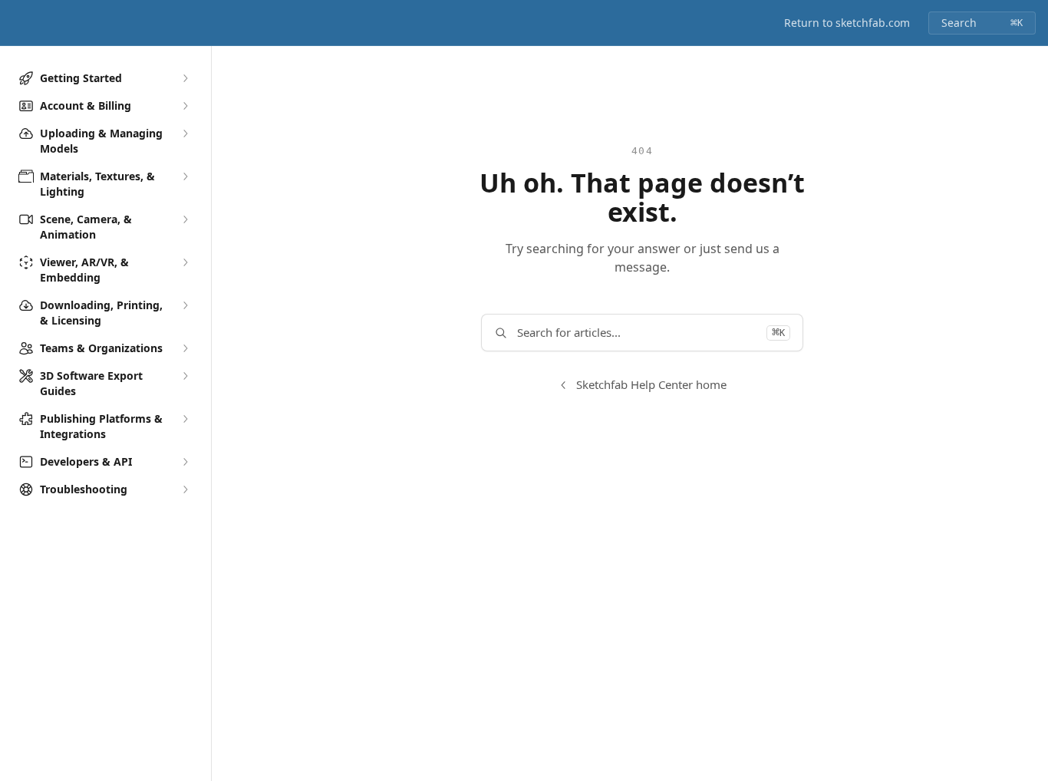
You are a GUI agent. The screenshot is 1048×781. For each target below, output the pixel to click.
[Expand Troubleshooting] (185, 489)
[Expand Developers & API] (185, 462)
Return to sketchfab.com (847, 22)
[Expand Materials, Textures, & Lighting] (185, 176)
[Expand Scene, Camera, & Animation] (185, 219)
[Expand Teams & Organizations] (185, 348)
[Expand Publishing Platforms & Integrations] (185, 419)
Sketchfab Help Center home (651, 384)
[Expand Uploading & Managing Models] (185, 133)
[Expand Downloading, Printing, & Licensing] (185, 305)
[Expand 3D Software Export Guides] (185, 376)
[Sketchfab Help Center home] (15, 23)
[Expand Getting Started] (185, 78)
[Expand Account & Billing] (185, 106)
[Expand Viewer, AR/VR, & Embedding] (185, 262)
